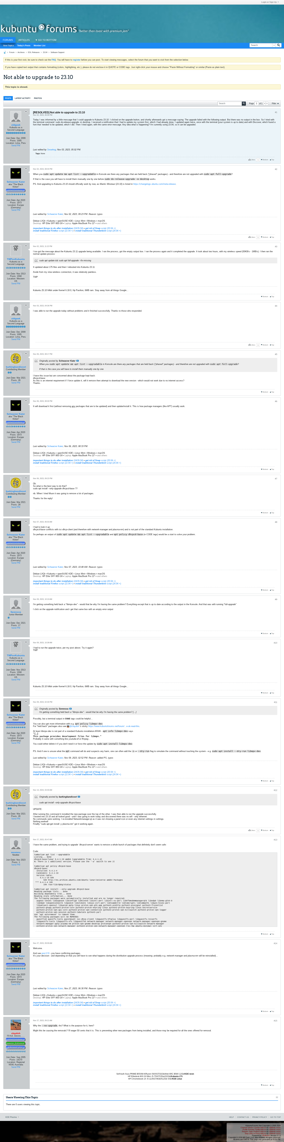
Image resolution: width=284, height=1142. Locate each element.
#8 (276, 522)
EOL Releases (34, 52)
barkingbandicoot (16, 367)
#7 (276, 479)
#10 (275, 643)
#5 (276, 354)
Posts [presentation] (8, 98)
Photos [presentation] (38, 98)
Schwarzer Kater (16, 181)
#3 (276, 246)
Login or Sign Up (269, 2)
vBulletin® (266, 1135)
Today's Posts (23, 45)
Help (231, 1117)
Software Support (57, 52)
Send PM (15, 145)
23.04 (45, 52)
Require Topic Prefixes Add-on (254, 1131)
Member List (39, 45)
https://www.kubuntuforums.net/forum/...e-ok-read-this (113, 726)
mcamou (16, 852)
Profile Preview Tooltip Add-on (254, 1129)
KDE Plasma (11, 1117)
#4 (276, 306)
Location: (10, 143)
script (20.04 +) (100, 228)
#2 (276, 169)
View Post (77, 361)
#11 (275, 702)
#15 (275, 1021)
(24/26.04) (58, 228)
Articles (24, 40)
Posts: (13, 140)
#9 (276, 599)
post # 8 (45, 953)
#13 (275, 840)
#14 (275, 943)
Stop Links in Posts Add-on (255, 1133)
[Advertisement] (142, 12)
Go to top (275, 1117)
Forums (8, 40)
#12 (275, 790)
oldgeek (15, 125)
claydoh (75, 726)
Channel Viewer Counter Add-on (253, 1128)
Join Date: (11, 138)
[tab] (8, 98)
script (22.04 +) (53, 230)
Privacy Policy (259, 1117)
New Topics (8, 45)
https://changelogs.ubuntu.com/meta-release (154, 184)
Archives (21, 52)
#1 (276, 112)
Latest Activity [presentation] (22, 98)
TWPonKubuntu (16, 259)
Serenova (16, 612)
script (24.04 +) (98, 230)
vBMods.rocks (275, 1128)
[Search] (279, 45)
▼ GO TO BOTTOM (45, 40)
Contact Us (243, 1117)
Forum (11, 52)
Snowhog (51, 149)
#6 (276, 401)
